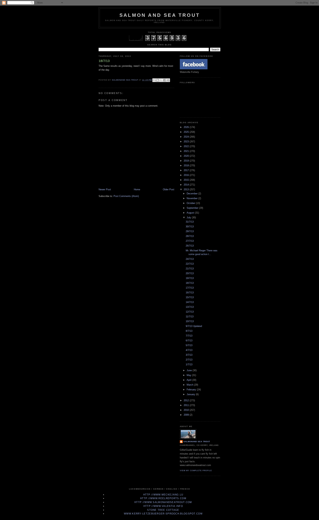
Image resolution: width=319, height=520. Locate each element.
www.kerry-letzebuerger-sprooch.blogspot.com (163, 513)
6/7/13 (189, 340)
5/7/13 (189, 345)
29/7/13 (190, 231)
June (190, 370)
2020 (187, 156)
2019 (187, 160)
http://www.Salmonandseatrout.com (163, 502)
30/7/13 (190, 226)
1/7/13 (189, 364)
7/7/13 (189, 335)
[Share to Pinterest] (168, 80)
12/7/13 (190, 311)
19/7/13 (190, 278)
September (193, 208)
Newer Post (105, 189)
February (192, 389)
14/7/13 (190, 302)
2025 (187, 132)
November (192, 198)
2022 (187, 146)
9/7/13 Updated (194, 326)
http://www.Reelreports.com (163, 498)
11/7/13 (189, 316)
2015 (187, 179)
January (191, 394)
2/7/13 (189, 359)
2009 (187, 414)
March (190, 384)
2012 (187, 400)
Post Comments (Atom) (126, 196)
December (192, 193)
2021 (187, 151)
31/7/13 (190, 221)
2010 (187, 410)
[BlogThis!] (158, 80)
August (191, 212)
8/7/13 (189, 331)
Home (137, 189)
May (189, 375)
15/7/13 (190, 297)
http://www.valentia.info (163, 506)
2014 (187, 184)
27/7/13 (190, 241)
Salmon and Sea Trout (159, 15)
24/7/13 (190, 259)
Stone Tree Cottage (163, 510)
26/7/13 (190, 245)
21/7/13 (190, 268)
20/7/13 (190, 273)
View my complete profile (196, 470)
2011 (187, 405)
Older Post (168, 189)
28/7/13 (190, 236)
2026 (187, 127)
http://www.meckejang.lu (163, 494)
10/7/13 (190, 321)
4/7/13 (189, 350)
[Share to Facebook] (165, 80)
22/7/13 (190, 263)
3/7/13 (189, 354)
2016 (187, 175)
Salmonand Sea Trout (196, 442)
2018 (187, 165)
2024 (187, 136)
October (191, 203)
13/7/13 (190, 307)
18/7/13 (190, 283)
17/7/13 (190, 287)
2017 (187, 170)
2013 (187, 189)
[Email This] (154, 80)
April (189, 380)
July (189, 217)
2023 (187, 141)
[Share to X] (161, 80)
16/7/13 (190, 292)
